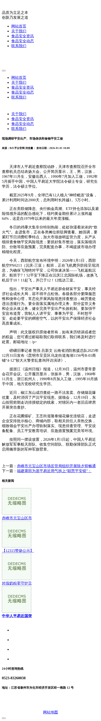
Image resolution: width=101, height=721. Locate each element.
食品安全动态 (22, 41)
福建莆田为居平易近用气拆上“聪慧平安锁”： (54, 471)
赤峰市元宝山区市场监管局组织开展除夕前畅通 (56, 466)
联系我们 (18, 46)
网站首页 (18, 26)
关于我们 (18, 31)
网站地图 (50, 712)
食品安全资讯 (22, 36)
